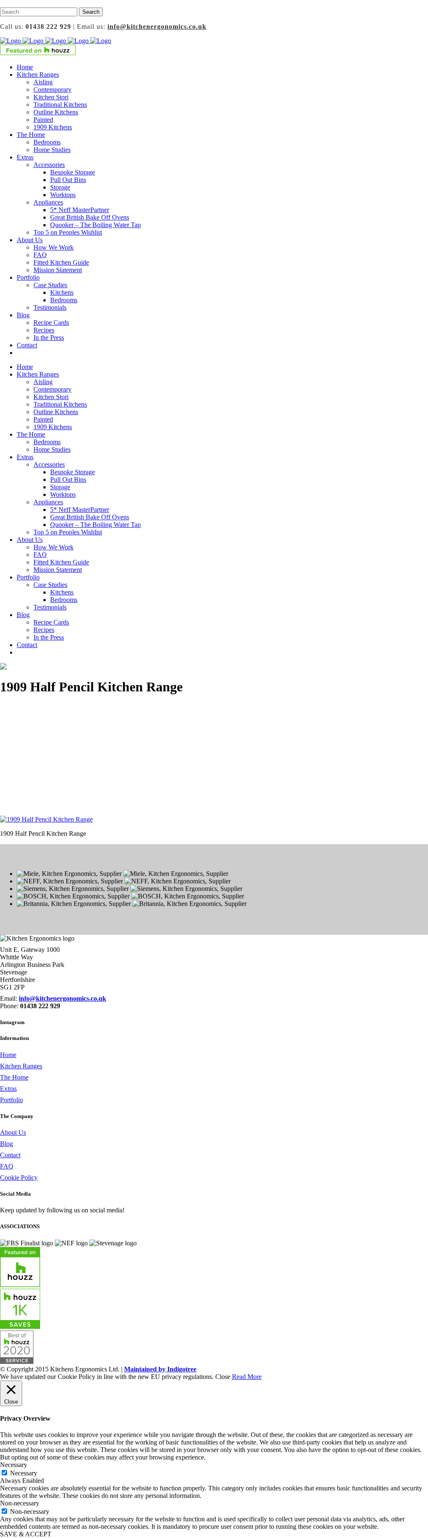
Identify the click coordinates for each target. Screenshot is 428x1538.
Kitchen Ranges (21, 1066)
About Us (13, 1132)
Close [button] (222, 1376)
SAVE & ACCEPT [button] (25, 1534)
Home (8, 1054)
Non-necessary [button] (19, 1503)
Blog (6, 1143)
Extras (8, 1088)
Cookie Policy (19, 1177)
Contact (10, 1155)
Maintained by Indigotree (160, 1369)
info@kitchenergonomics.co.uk (156, 26)
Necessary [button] (13, 1464)
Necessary (23, 1473)
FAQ (6, 1166)
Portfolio (11, 1099)
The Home (14, 1077)
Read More (247, 1376)
